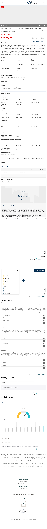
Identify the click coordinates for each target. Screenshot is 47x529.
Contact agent (5, 25)
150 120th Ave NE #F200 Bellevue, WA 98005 (23, 494)
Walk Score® (26, 264)
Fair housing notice (24, 519)
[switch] (38, 25)
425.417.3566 (23, 481)
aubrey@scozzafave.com (23, 490)
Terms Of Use (13, 519)
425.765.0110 (23, 488)
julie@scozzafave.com (23, 483)
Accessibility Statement (32, 519)
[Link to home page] (29, 3)
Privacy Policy (18, 519)
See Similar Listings (37, 41)
